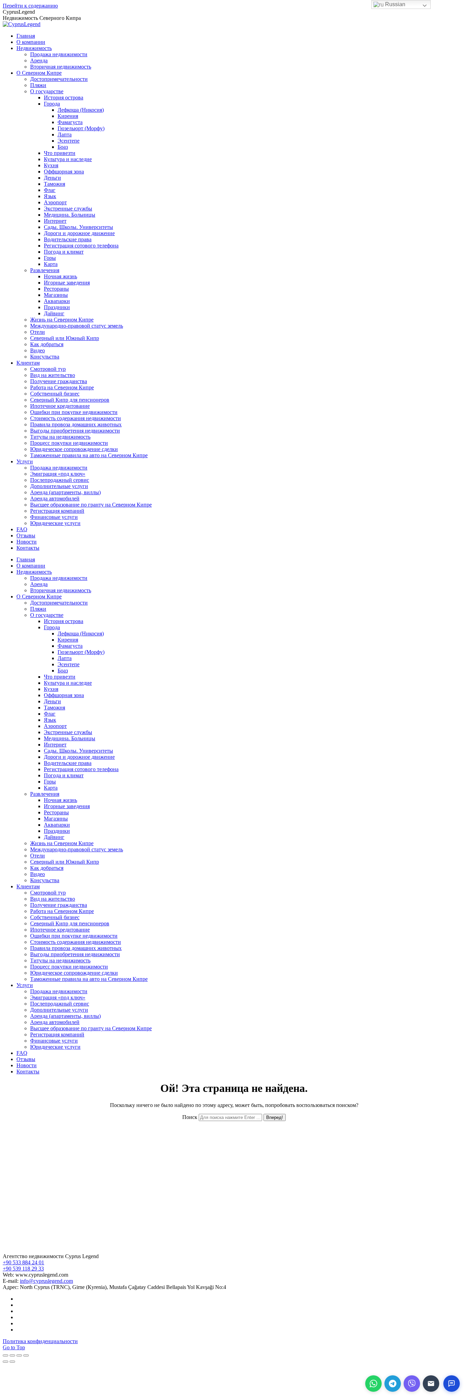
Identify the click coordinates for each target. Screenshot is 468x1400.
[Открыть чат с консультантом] (451, 1383)
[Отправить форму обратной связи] (431, 1383)
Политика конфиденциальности (40, 1341)
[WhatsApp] (373, 1383)
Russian (394, 4)
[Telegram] (392, 1383)
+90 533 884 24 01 (23, 1262)
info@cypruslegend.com (46, 1281)
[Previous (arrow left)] (5, 1362)
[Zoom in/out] (26, 1355)
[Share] (12, 1355)
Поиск (189, 1117)
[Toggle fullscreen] (19, 1355)
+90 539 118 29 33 (23, 1268)
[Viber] (412, 1383)
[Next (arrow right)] (12, 1362)
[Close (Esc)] (5, 1355)
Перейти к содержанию (30, 6)
